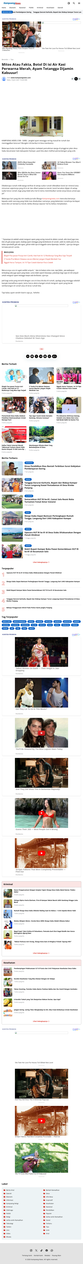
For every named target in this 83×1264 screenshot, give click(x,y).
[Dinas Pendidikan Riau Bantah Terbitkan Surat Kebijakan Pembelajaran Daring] (12, 468)
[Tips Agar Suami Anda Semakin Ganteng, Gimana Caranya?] (41, 405)
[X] (36, 356)
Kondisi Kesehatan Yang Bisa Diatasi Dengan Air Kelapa (34, 979)
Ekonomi (12, 8)
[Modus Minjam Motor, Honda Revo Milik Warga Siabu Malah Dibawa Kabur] (8, 924)
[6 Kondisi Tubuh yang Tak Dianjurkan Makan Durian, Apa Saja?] (8, 1002)
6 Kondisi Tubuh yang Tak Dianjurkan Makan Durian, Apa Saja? (37, 999)
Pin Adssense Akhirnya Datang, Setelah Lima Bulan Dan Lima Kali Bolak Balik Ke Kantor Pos (68, 418)
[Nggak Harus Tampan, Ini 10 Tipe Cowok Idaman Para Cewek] (69, 375)
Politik (31, 8)
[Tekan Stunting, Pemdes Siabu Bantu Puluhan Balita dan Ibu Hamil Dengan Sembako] (8, 992)
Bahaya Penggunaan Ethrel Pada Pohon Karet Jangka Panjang (29, 608)
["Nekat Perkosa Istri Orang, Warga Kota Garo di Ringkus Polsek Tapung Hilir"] (8, 945)
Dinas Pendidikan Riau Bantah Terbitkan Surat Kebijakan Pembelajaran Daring (53, 467)
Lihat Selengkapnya (40, 562)
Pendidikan (29, 462)
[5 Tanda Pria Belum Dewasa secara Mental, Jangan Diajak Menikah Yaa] (41, 375)
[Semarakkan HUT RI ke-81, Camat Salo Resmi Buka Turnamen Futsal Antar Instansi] (12, 502)
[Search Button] (74, 3)
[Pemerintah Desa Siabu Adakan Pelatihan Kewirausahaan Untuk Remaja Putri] (14, 405)
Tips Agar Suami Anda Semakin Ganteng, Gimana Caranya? (40, 417)
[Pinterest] (45, 356)
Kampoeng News (37, 1259)
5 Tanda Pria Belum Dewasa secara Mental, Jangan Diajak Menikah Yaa (32, 259)
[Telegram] (40, 356)
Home (4, 8)
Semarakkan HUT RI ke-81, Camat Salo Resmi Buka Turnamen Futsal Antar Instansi (49, 500)
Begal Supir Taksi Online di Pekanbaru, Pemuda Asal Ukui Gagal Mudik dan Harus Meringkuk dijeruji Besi (44, 932)
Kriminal (40, 8)
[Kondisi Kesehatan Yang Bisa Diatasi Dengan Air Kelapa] (8, 982)
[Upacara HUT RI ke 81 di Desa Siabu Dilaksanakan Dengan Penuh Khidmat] (12, 535)
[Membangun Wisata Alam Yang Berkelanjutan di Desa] (41, 434)
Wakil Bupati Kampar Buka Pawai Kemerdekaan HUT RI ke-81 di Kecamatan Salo (52, 550)
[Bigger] (79, 79)
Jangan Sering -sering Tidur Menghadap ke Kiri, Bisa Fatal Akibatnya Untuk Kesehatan (46, 1010)
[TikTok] (41, 1250)
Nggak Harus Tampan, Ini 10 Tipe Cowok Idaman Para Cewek (28, 262)
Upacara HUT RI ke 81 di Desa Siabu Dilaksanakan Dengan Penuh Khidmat (53, 533)
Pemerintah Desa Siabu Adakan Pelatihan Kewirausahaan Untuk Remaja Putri (14, 418)
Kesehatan (50, 8)
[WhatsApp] (49, 356)
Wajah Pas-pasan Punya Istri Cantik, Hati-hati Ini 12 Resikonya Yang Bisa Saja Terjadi (38, 255)
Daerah (60, 8)
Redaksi (47, 1255)
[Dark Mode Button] (69, 3)
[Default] (76, 79)
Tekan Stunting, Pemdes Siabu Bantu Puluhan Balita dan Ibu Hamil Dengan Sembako (45, 989)
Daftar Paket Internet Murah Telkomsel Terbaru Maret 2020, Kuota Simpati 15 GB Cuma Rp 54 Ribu (14, 447)
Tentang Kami (27, 1255)
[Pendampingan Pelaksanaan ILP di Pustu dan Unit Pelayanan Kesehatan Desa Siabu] (8, 971)
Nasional (22, 8)
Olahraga (29, 496)
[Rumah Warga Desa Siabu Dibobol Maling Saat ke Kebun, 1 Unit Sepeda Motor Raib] (8, 914)
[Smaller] (72, 79)
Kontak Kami (38, 1255)
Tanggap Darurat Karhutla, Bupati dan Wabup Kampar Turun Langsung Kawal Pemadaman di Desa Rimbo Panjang (51, 485)
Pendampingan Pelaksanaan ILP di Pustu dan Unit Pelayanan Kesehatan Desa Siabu (45, 968)
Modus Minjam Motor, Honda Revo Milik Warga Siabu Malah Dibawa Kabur (42, 921)
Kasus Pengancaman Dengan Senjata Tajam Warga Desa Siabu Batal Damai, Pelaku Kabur (44, 891)
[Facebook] (32, 356)
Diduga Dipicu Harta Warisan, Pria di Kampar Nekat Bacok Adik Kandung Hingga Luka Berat (46, 901)
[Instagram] (31, 1250)
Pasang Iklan (56, 1255)
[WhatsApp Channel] (52, 1250)
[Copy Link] (28, 356)
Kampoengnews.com (50, 198)
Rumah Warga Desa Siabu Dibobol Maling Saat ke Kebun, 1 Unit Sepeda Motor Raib (45, 911)
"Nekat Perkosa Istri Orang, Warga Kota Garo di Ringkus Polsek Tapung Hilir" (43, 942)
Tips (41, 349)
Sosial (28, 512)
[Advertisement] (41, 99)
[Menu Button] (79, 3)
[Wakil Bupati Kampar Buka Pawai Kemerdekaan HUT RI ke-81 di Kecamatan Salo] (12, 551)
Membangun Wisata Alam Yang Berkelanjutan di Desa (40, 446)
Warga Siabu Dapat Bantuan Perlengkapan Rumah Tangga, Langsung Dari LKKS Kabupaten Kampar (49, 517)
